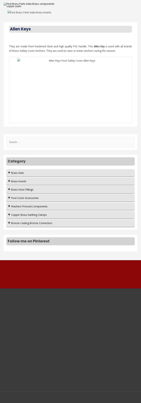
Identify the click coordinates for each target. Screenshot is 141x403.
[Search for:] (70, 142)
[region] (70, 12)
